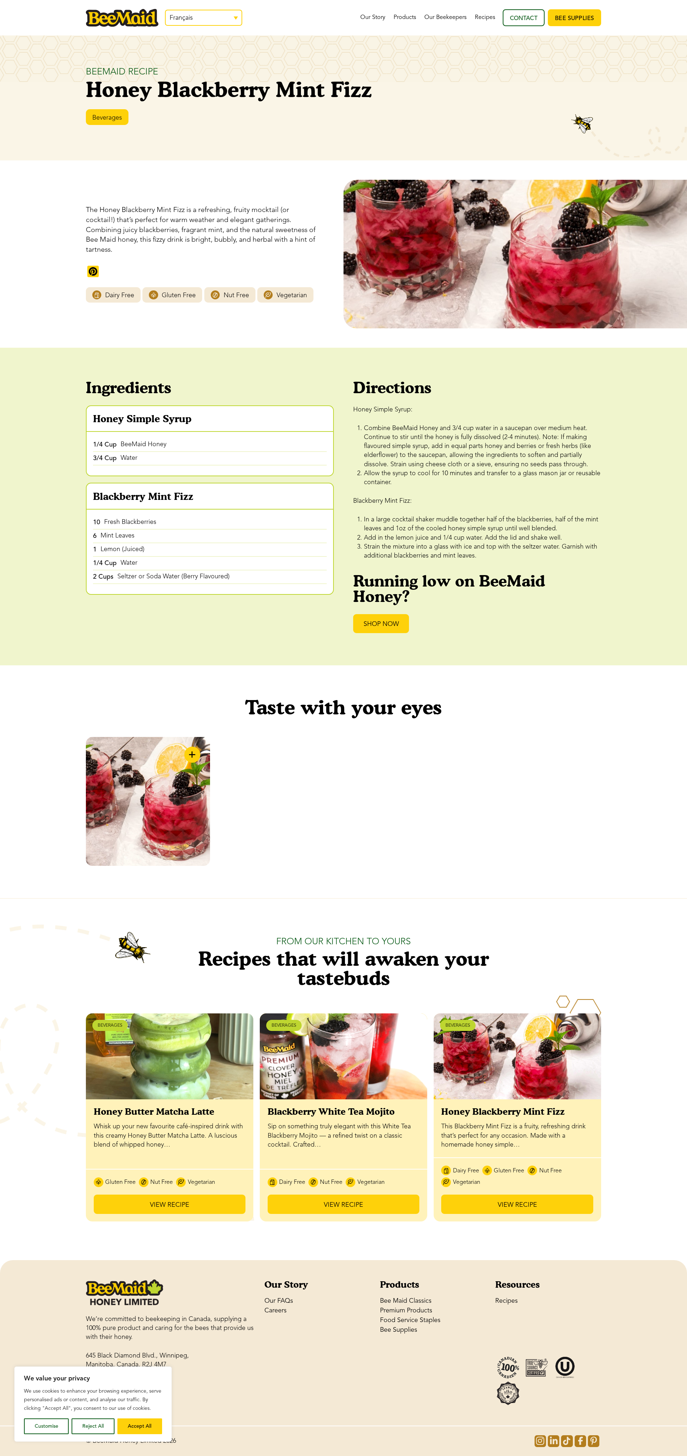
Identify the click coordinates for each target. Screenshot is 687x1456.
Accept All (139, 1426)
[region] (93, 1404)
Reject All (93, 1426)
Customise (46, 1426)
